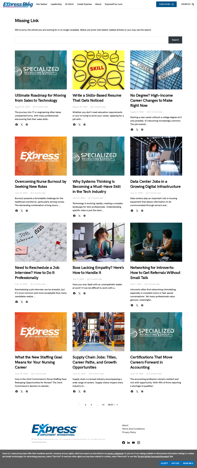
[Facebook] (123, 442)
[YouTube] (133, 442)
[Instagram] (138, 442)
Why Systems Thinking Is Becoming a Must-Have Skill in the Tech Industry (97, 186)
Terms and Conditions (133, 429)
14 (103, 405)
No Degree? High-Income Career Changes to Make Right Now (151, 100)
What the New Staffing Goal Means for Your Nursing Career (38, 362)
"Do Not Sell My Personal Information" (153, 456)
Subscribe (164, 4)
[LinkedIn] (128, 442)
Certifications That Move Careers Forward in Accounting (151, 362)
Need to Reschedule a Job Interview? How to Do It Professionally (37, 272)
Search (175, 40)
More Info (188, 463)
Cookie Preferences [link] (39, 442)
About (125, 425)
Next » (111, 405)
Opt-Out (175, 463)
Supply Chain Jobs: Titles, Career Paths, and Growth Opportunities (95, 362)
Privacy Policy (129, 432)
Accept (164, 463)
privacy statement (115, 453)
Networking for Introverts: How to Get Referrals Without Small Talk (155, 272)
